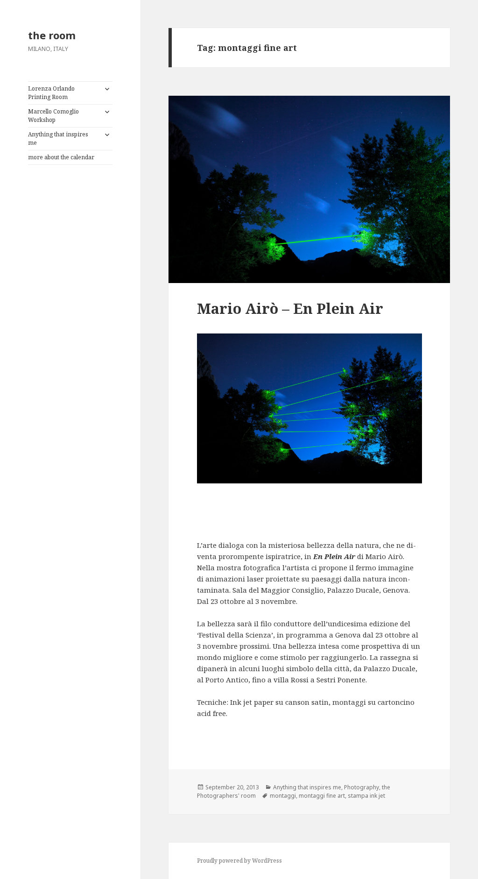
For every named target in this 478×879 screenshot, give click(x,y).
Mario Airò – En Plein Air (290, 308)
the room (52, 35)
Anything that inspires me (58, 138)
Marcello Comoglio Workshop (53, 115)
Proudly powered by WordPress (239, 861)
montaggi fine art (322, 796)
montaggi (283, 796)
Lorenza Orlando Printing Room (51, 93)
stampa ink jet (366, 796)
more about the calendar (61, 157)
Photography (361, 787)
